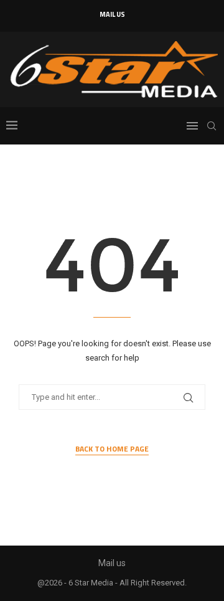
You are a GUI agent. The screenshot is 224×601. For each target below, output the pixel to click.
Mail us (112, 14)
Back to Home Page (112, 449)
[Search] (211, 126)
